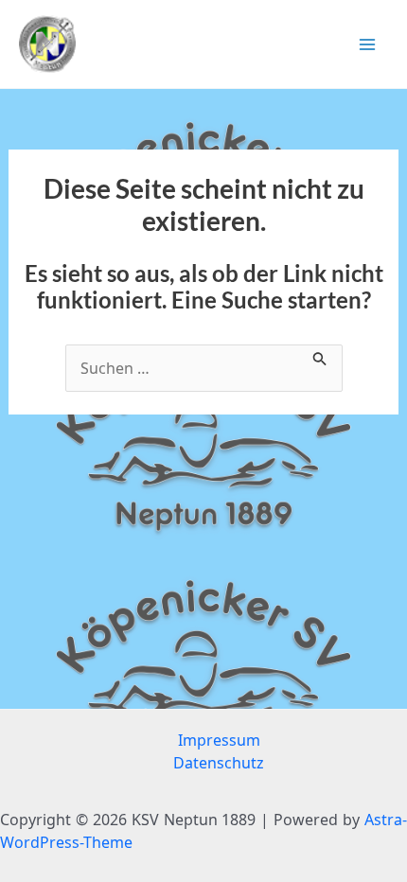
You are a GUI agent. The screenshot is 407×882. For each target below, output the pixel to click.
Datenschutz (218, 762)
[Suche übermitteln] (319, 355)
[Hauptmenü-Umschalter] (367, 44)
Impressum (219, 740)
